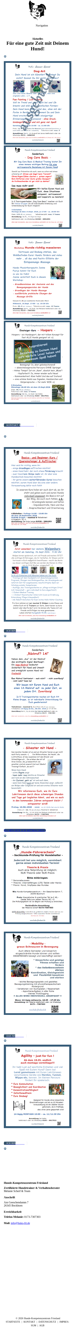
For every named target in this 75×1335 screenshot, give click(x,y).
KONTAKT (29, 1322)
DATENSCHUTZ (47, 1322)
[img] (37, 10)
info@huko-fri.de (20, 1223)
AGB (41, 1325)
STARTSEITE (13, 1322)
